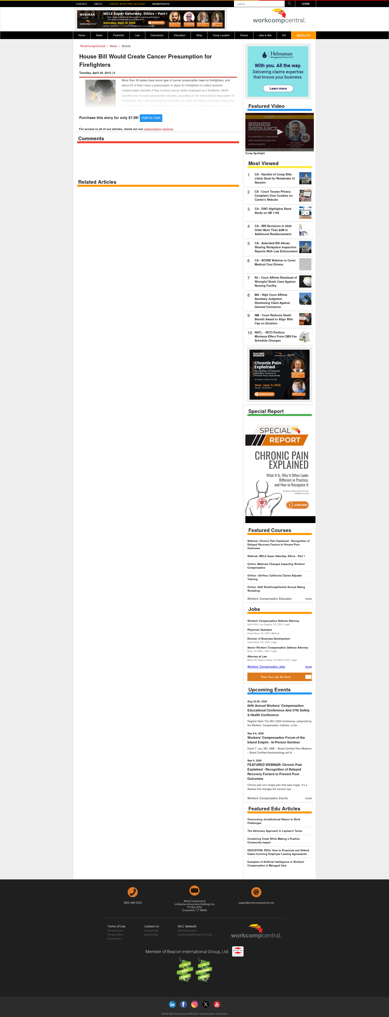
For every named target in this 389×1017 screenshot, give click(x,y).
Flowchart (118, 35)
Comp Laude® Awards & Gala (195, 934)
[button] (279, 131)
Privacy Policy (115, 934)
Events (244, 35)
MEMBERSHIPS (161, 3)
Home (81, 35)
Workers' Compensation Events (267, 798)
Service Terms (115, 930)
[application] (279, 132)
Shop (199, 35)
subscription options (158, 129)
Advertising (151, 934)
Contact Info (151, 930)
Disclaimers (114, 938)
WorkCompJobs (187, 930)
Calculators (157, 35)
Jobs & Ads (265, 35)
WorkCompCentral (93, 46)
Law (137, 35)
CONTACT (82, 3)
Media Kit (304, 35)
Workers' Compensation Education (269, 599)
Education (179, 35)
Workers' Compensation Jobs (266, 667)
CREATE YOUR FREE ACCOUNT (127, 3)
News (99, 35)
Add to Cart (151, 118)
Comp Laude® (221, 35)
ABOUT (98, 3)
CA (284, 35)
